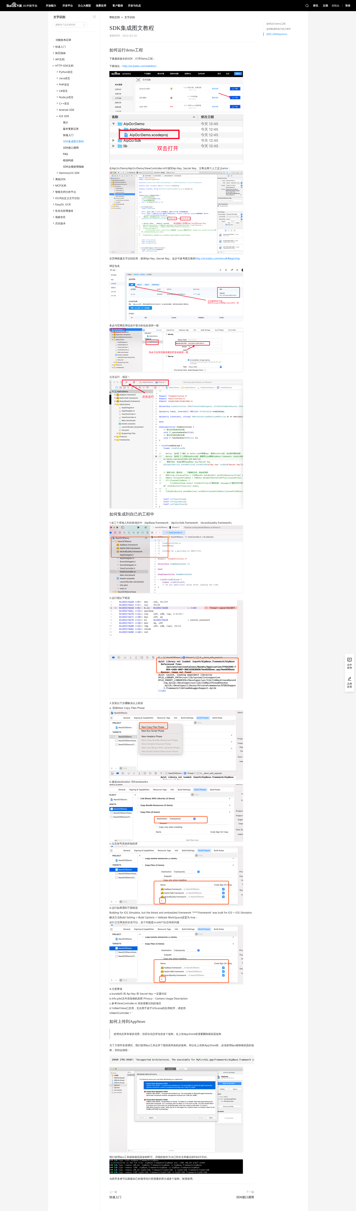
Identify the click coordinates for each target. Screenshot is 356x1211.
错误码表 (68, 160)
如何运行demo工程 (276, 23)
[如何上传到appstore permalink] (107, 1021)
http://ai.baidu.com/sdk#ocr (139, 66)
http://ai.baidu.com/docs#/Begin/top (217, 258)
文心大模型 (84, 5)
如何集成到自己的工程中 (278, 28)
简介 (65, 122)
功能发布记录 (63, 39)
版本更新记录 (71, 128)
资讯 (315, 5)
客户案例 (118, 5)
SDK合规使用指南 (73, 166)
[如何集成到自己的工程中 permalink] (107, 514)
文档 (325, 5)
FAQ (65, 154)
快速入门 (68, 135)
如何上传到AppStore (276, 34)
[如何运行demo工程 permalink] (107, 50)
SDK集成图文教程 (73, 141)
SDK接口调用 (71, 147)
